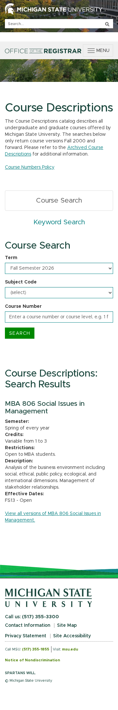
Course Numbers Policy (29, 167)
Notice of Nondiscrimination (32, 660)
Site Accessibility (72, 636)
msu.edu (70, 649)
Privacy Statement (25, 636)
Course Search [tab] (59, 200)
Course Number (23, 306)
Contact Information (27, 625)
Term (11, 258)
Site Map (67, 625)
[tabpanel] (59, 289)
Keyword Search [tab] (59, 222)
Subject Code (21, 282)
